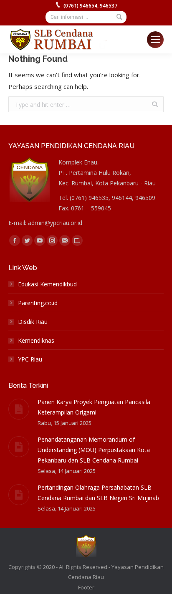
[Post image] (18, 409)
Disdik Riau (33, 322)
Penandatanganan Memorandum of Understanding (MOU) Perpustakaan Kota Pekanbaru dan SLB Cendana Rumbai (94, 449)
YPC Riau (30, 359)
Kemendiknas (36, 340)
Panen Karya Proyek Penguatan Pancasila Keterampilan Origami (94, 407)
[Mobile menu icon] (155, 39)
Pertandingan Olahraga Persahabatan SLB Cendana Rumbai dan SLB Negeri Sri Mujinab (98, 492)
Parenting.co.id (38, 303)
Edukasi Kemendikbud (47, 284)
